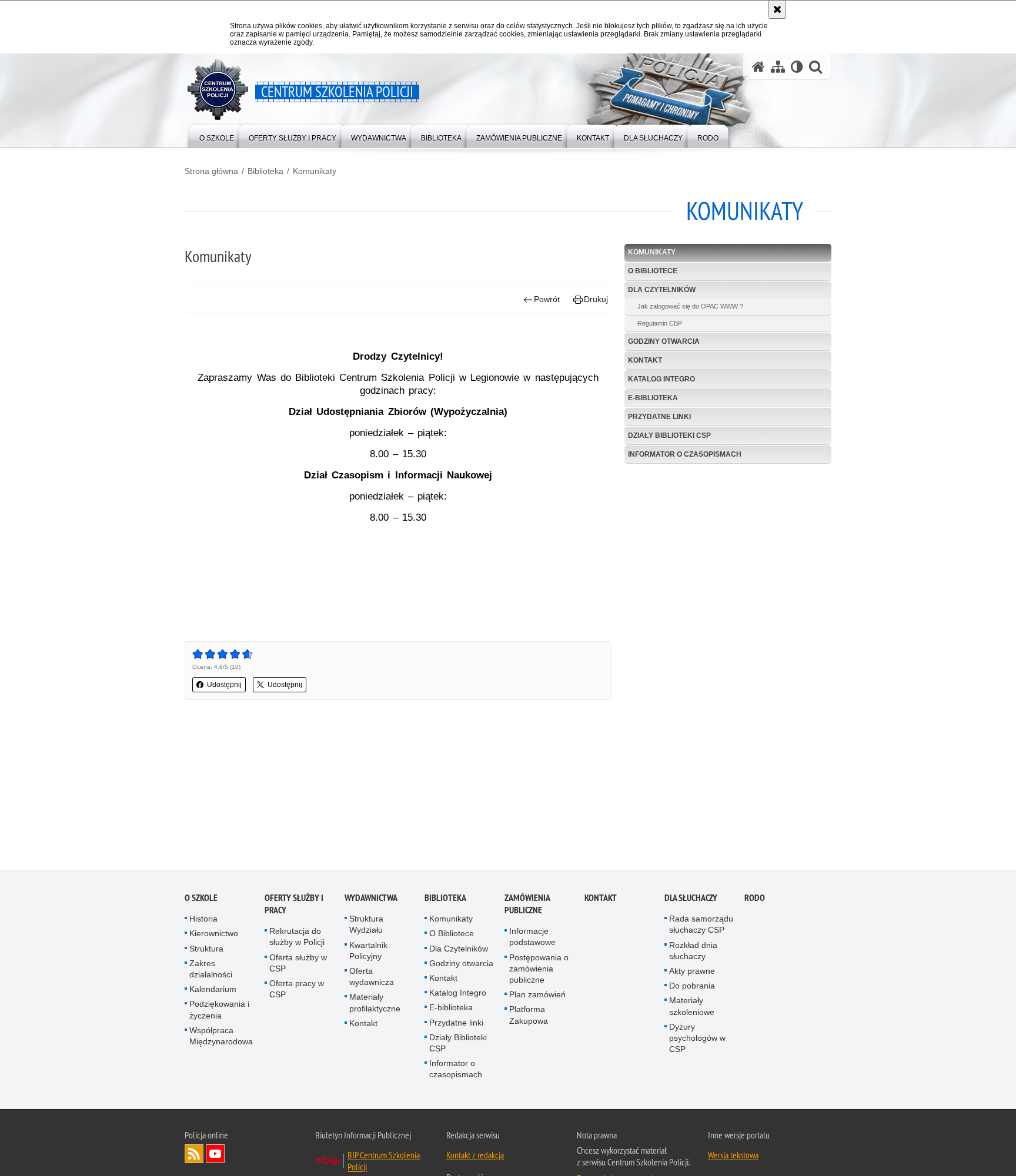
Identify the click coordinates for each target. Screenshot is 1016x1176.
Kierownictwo (213, 935)
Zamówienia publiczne (527, 906)
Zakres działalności (210, 970)
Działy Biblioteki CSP (669, 435)
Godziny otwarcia (664, 341)
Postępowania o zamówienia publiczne (539, 970)
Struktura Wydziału (366, 926)
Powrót (547, 299)
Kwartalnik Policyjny (368, 952)
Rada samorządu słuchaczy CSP (701, 926)
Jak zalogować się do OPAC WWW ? (690, 306)
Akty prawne (692, 972)
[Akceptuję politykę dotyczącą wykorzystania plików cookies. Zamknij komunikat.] (777, 9)
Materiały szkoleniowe (691, 1008)
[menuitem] (217, 135)
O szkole (201, 900)
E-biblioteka (653, 398)
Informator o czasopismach (684, 454)
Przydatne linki (659, 417)
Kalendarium (212, 991)
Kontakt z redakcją (475, 1156)
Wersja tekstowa (733, 1156)
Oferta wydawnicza (371, 978)
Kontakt (645, 360)
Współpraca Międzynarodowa (221, 1037)
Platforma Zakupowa (528, 1017)
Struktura (206, 950)
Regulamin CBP (659, 323)
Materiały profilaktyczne (374, 1004)
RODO (754, 900)
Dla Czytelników (662, 290)
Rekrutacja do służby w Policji (297, 939)
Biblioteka (265, 171)
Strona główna (211, 171)
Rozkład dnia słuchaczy (693, 952)
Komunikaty (314, 171)
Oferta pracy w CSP (296, 990)
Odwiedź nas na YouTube (215, 1155)
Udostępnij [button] (224, 685)
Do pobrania (692, 988)
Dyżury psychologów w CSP (697, 1040)
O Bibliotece (652, 271)
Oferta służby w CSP (298, 964)
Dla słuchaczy (690, 900)
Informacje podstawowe (532, 939)
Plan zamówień (537, 996)
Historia (203, 921)
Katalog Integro (661, 379)
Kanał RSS (194, 1155)
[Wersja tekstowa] (797, 66)
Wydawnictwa (371, 900)
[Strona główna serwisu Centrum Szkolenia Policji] (758, 66)
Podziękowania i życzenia (219, 1011)
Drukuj (596, 299)
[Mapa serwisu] (778, 66)
